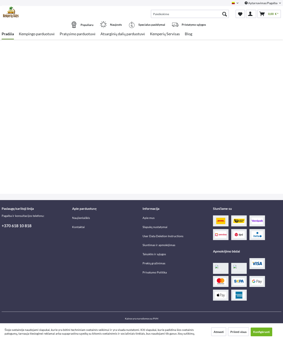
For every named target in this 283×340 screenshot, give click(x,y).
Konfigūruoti (261, 332)
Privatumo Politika (155, 272)
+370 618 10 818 (16, 225)
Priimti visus (238, 332)
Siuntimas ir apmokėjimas (159, 245)
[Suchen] (224, 14)
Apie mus (149, 218)
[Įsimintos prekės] (240, 14)
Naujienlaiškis (81, 218)
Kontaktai (78, 227)
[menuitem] (190, 14)
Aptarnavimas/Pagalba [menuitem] (263, 3)
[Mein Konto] (251, 14)
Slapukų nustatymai (155, 227)
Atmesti (219, 332)
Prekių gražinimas (154, 263)
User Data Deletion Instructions (163, 236)
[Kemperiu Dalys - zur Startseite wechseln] (36, 12)
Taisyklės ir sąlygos (154, 254)
